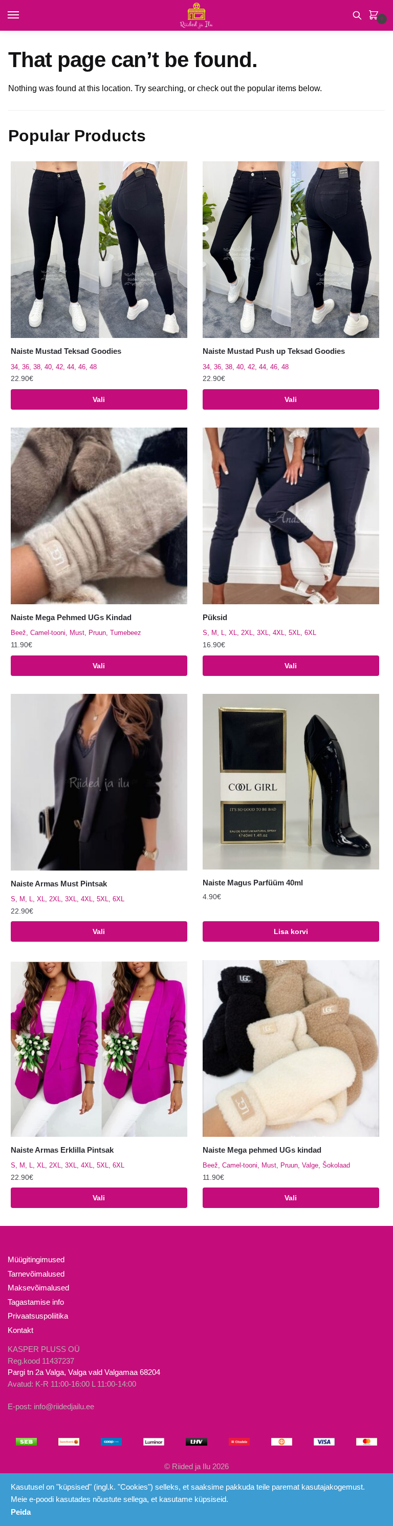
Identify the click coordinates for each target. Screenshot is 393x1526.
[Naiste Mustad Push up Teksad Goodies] (291, 249)
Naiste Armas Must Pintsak (59, 883)
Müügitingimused (36, 1259)
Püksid (215, 617)
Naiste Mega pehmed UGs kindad (262, 1150)
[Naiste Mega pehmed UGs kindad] (291, 1048)
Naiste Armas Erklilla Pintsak (62, 1150)
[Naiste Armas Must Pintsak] (99, 782)
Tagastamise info (36, 1302)
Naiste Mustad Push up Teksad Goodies (274, 351)
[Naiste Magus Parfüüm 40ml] (291, 782)
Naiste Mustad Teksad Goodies (66, 351)
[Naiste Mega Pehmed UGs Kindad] (99, 516)
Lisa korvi (291, 931)
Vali (99, 399)
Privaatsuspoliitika (38, 1315)
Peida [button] (21, 1512)
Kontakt (20, 1330)
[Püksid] (291, 516)
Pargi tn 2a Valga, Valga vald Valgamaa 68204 (84, 1372)
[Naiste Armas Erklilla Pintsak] (99, 1048)
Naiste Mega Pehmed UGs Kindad (71, 617)
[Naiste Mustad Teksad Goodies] (99, 249)
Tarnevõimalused (36, 1273)
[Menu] (23, 15)
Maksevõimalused (38, 1287)
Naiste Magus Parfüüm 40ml (253, 882)
